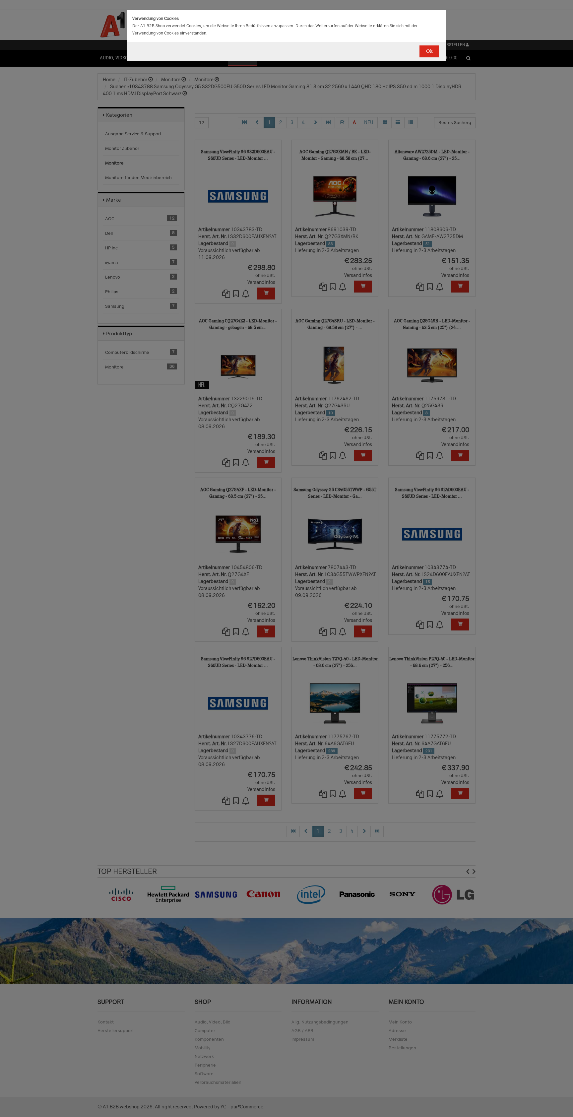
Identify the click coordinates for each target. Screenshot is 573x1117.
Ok (429, 51)
